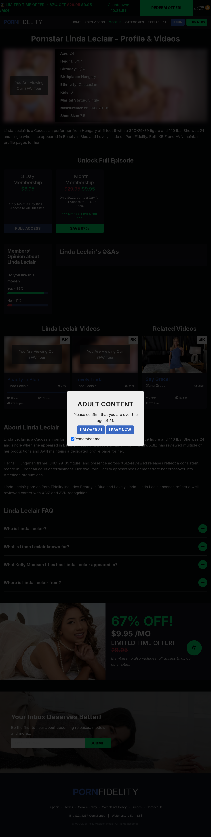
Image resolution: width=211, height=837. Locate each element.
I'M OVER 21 (91, 429)
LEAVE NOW (120, 429)
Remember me (87, 439)
